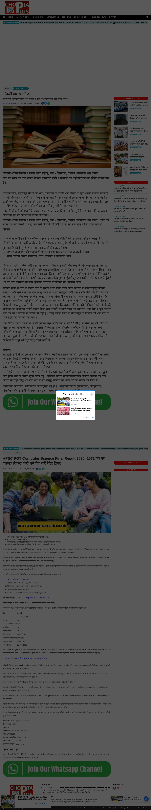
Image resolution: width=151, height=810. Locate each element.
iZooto (92, 417)
